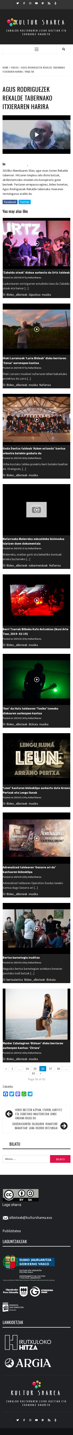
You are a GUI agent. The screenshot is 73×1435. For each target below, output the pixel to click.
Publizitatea (12, 1231)
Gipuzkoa (34, 164)
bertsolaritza (14, 980)
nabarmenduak (38, 565)
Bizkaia (33, 724)
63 (33, 1073)
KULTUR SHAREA (36, 1392)
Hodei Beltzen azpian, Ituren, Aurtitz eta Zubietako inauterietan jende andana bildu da (38, 1114)
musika (46, 295)
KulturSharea (34, 158)
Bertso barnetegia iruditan (21, 957)
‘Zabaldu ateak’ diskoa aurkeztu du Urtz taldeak (36, 272)
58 (58, 1069)
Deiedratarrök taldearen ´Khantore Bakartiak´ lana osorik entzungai (35, 1126)
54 (27, 1069)
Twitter (24, 202)
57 (50, 1069)
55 (34, 1069)
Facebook (10, 202)
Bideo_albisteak (16, 164)
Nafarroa (45, 385)
